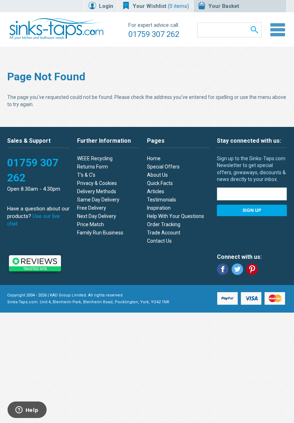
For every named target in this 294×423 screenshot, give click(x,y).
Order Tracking (163, 224)
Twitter (237, 269)
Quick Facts (160, 183)
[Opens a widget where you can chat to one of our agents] (27, 410)
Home (154, 158)
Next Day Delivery (96, 216)
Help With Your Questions (175, 216)
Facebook (222, 269)
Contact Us (159, 241)
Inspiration (159, 208)
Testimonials (161, 200)
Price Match (90, 224)
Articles (155, 191)
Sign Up (251, 210)
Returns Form (92, 167)
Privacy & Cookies (97, 183)
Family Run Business (100, 233)
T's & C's (86, 175)
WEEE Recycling (95, 158)
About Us (157, 175)
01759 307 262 (153, 34)
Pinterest (252, 269)
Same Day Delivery (98, 200)
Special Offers (163, 167)
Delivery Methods (96, 191)
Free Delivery (91, 208)
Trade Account (163, 233)
